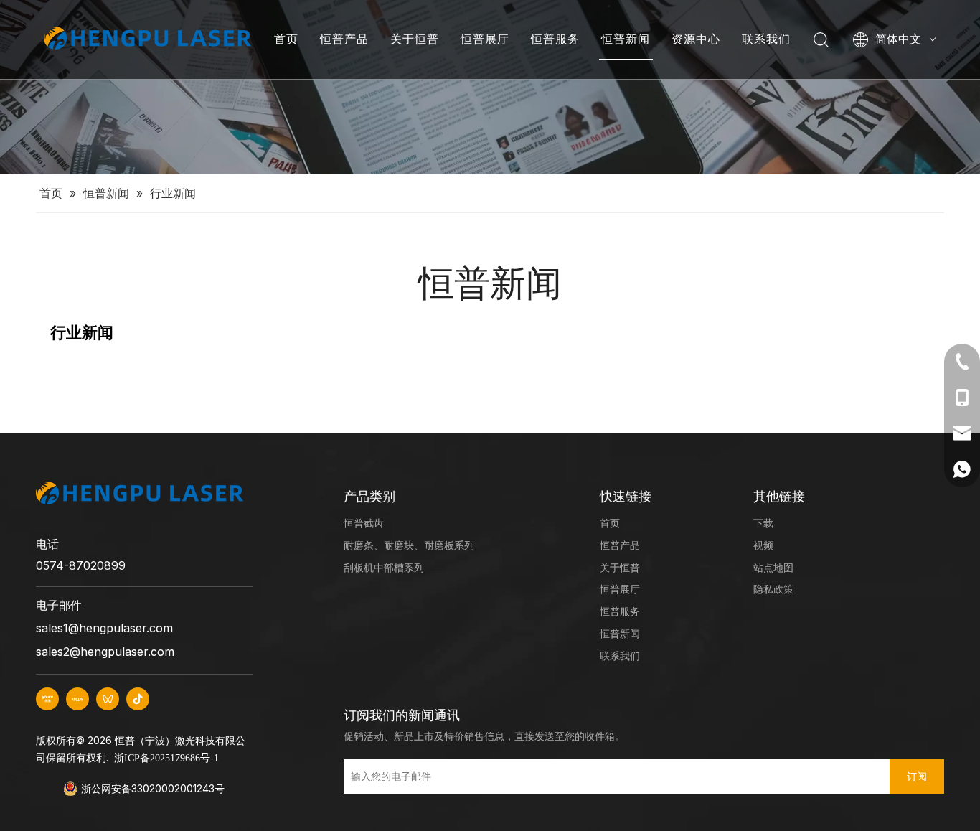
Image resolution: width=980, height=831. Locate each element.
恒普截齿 (364, 523)
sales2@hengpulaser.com (105, 651)
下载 (763, 523)
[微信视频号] (107, 698)
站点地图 (773, 567)
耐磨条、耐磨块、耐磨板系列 (409, 545)
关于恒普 (414, 39)
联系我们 (766, 39)
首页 (286, 39)
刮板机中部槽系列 (384, 567)
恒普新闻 (625, 39)
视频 (763, 545)
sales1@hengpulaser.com (104, 628)
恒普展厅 (485, 39)
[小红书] (77, 698)
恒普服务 (555, 39)
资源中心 (696, 39)
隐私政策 (773, 589)
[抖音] (137, 698)
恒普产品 (344, 39)
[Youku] (47, 698)
